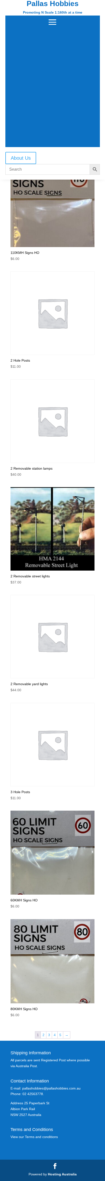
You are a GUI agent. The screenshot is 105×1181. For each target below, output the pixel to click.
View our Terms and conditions (34, 1137)
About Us (21, 158)
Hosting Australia (62, 1174)
